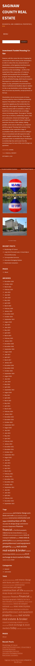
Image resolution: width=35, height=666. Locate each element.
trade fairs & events (7, 560)
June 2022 (7, 292)
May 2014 (7, 403)
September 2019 (9, 319)
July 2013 (7, 430)
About (6, 272)
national (12, 538)
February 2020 (9, 308)
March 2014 (8, 409)
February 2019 (9, 338)
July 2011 (7, 490)
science (12, 554)
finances (19, 526)
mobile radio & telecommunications (15, 535)
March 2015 (8, 400)
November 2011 (9, 482)
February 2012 (9, 474)
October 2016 (9, 371)
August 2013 (8, 428)
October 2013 (9, 422)
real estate (21, 546)
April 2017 (7, 357)
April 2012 (7, 468)
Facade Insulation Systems (8, 169)
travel (12, 560)
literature (19, 533)
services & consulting (19, 554)
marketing (24, 533)
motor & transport (21, 604)
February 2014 (9, 411)
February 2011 (9, 498)
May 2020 (7, 300)
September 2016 (9, 373)
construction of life (16, 521)
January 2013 (8, 444)
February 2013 (9, 441)
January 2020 (8, 311)
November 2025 (9, 281)
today (27, 557)
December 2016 (9, 365)
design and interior (22, 524)
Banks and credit (8, 515)
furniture (17, 530)
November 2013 (9, 419)
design (13, 524)
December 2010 (9, 501)
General (11, 149)
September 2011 (9, 487)
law (9, 533)
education (5, 526)
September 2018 (9, 349)
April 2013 (7, 438)
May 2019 (7, 330)
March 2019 (8, 335)
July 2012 (7, 460)
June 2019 (7, 327)
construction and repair (12, 587)
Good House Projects (28, 169)
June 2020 (7, 298)
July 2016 (7, 379)
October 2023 (9, 284)
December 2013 (9, 417)
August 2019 (8, 322)
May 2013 (7, 436)
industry (5, 533)
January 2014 (8, 414)
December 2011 (9, 479)
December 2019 (9, 314)
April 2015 (7, 398)
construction (13, 518)
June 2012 (7, 463)
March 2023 (8, 287)
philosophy (14, 540)
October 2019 (9, 316)
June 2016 (7, 381)
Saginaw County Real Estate (14, 11)
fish (13, 530)
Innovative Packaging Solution (13, 260)
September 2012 (9, 455)
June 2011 (7, 493)
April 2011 (7, 495)
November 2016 (9, 368)
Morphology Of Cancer (11, 249)
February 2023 (9, 289)
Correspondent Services (12, 257)
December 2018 (9, 344)
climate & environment (8, 585)
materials (5, 535)
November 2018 (9, 346)
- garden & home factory (8, 513)
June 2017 (7, 354)
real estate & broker (14, 550)
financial (8, 153)
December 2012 (9, 447)
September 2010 (9, 503)
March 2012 (8, 471)
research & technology (10, 622)
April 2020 (7, 303)
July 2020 (7, 295)
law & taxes (14, 533)
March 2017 (8, 360)
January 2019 (8, 341)
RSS (3, 26)
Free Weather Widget (12, 240)
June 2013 (7, 433)
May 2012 (7, 465)
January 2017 (8, 363)
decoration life (7, 524)
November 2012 (9, 449)
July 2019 (7, 325)
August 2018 (8, 352)
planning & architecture (23, 540)
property (13, 153)
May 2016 (7, 384)
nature (17, 538)
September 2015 (9, 390)
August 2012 (8, 457)
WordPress (18, 662)
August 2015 (8, 392)
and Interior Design (20, 513)
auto (29, 513)
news (21, 537)
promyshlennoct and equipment (16, 543)
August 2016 (8, 376)
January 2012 (8, 476)
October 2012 (9, 452)
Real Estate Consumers (11, 263)
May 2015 (7, 395)
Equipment (12, 526)
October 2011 (9, 484)
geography (23, 530)
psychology (13, 547)
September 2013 (9, 425)
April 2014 (7, 406)
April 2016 (7, 387)
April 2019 (7, 333)
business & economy (18, 515)
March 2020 (8, 306)
